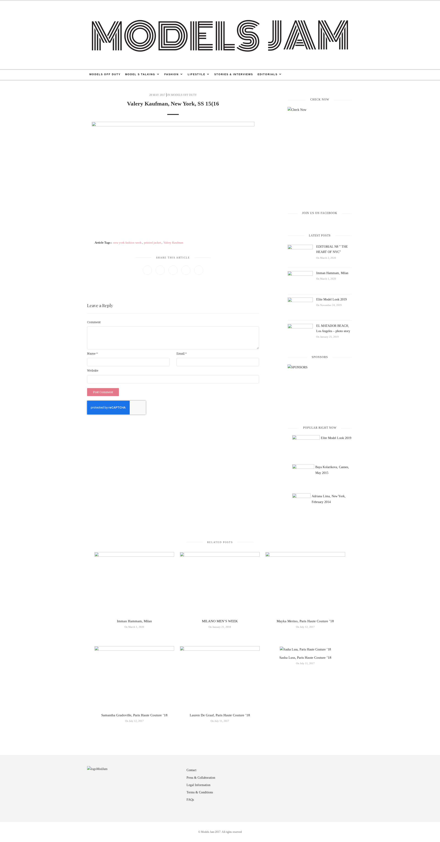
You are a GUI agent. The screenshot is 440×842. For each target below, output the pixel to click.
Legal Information (198, 785)
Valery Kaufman (173, 242)
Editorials (268, 74)
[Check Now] (320, 155)
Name (92, 353)
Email (181, 353)
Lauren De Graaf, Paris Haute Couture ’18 (220, 715)
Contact (191, 770)
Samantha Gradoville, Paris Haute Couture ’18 (134, 715)
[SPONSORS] (320, 391)
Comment (94, 322)
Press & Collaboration (201, 777)
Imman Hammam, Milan (332, 273)
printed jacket (152, 242)
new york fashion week (127, 242)
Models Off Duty (105, 74)
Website (92, 370)
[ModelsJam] (220, 34)
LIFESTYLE (196, 74)
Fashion (171, 74)
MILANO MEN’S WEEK (220, 621)
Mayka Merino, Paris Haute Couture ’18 (305, 621)
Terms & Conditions (200, 792)
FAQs (190, 799)
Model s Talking (140, 74)
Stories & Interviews (233, 74)
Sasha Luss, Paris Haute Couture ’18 (305, 657)
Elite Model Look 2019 (331, 299)
